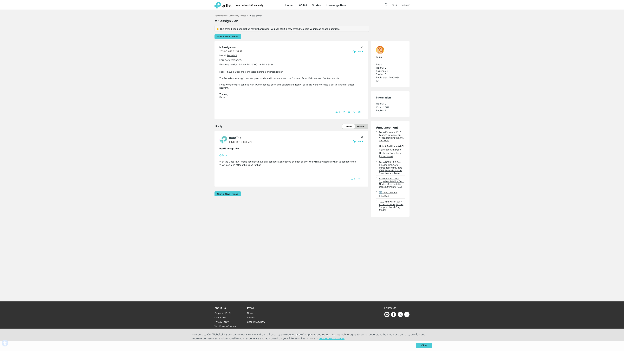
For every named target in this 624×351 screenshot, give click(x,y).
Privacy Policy (221, 321)
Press (250, 308)
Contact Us (220, 317)
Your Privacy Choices (225, 326)
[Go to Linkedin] (407, 314)
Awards (251, 317)
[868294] (388, 50)
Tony (238, 137)
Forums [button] (302, 5)
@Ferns (223, 155)
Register (405, 5)
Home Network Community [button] (249, 5)
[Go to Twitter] (400, 315)
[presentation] (223, 140)
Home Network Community (226, 15)
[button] (289, 5)
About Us (220, 308)
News (250, 313)
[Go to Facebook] (393, 314)
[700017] (224, 139)
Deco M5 (232, 55)
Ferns (379, 57)
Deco (243, 15)
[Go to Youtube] (387, 314)
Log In (393, 5)
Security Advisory (256, 321)
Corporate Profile (223, 313)
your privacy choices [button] (331, 338)
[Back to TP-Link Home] (223, 4)
